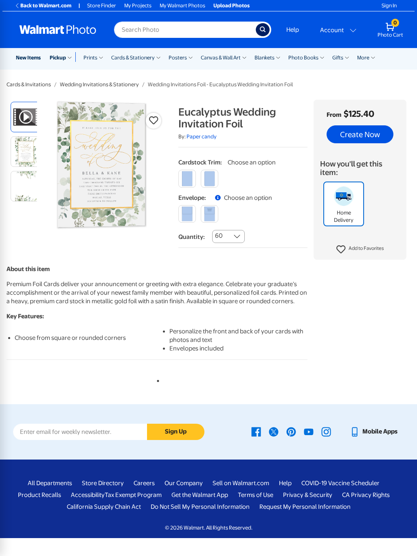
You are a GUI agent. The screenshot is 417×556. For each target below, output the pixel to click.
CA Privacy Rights (366, 495)
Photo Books (303, 58)
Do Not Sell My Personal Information (200, 506)
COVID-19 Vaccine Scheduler (340, 483)
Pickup (58, 58)
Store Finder (101, 5)
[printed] (209, 214)
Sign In (389, 5)
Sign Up (176, 431)
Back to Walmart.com (45, 5)
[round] (209, 178)
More (363, 58)
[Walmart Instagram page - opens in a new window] (326, 431)
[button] (360, 249)
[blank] (187, 214)
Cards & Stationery (133, 58)
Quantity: (191, 237)
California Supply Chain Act (104, 506)
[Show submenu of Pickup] (71, 57)
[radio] (26, 117)
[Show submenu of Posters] (190, 57)
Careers (144, 483)
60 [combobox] (219, 235)
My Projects (137, 5)
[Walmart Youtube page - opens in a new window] (309, 431)
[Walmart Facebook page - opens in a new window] (256, 431)
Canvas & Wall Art (221, 58)
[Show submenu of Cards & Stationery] (158, 57)
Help (292, 29)
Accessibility (88, 495)
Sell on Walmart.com (241, 483)
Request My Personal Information (305, 506)
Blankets (264, 58)
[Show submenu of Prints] (101, 57)
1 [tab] (156, 379)
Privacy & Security (307, 495)
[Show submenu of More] (373, 57)
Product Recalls (39, 495)
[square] (187, 178)
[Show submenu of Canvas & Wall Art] (244, 57)
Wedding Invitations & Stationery (99, 84)
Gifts (337, 58)
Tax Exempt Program (133, 495)
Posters (178, 58)
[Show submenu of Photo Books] (322, 57)
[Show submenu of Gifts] (347, 57)
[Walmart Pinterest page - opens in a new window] (291, 431)
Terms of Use (255, 495)
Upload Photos (231, 5)
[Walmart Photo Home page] (58, 29)
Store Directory (103, 483)
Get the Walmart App (199, 495)
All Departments (50, 483)
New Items (28, 58)
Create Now (360, 134)
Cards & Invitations (29, 84)
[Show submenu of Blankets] (278, 57)
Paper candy (202, 137)
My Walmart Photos (182, 5)
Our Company (184, 483)
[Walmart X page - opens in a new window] (274, 431)
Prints (90, 58)
